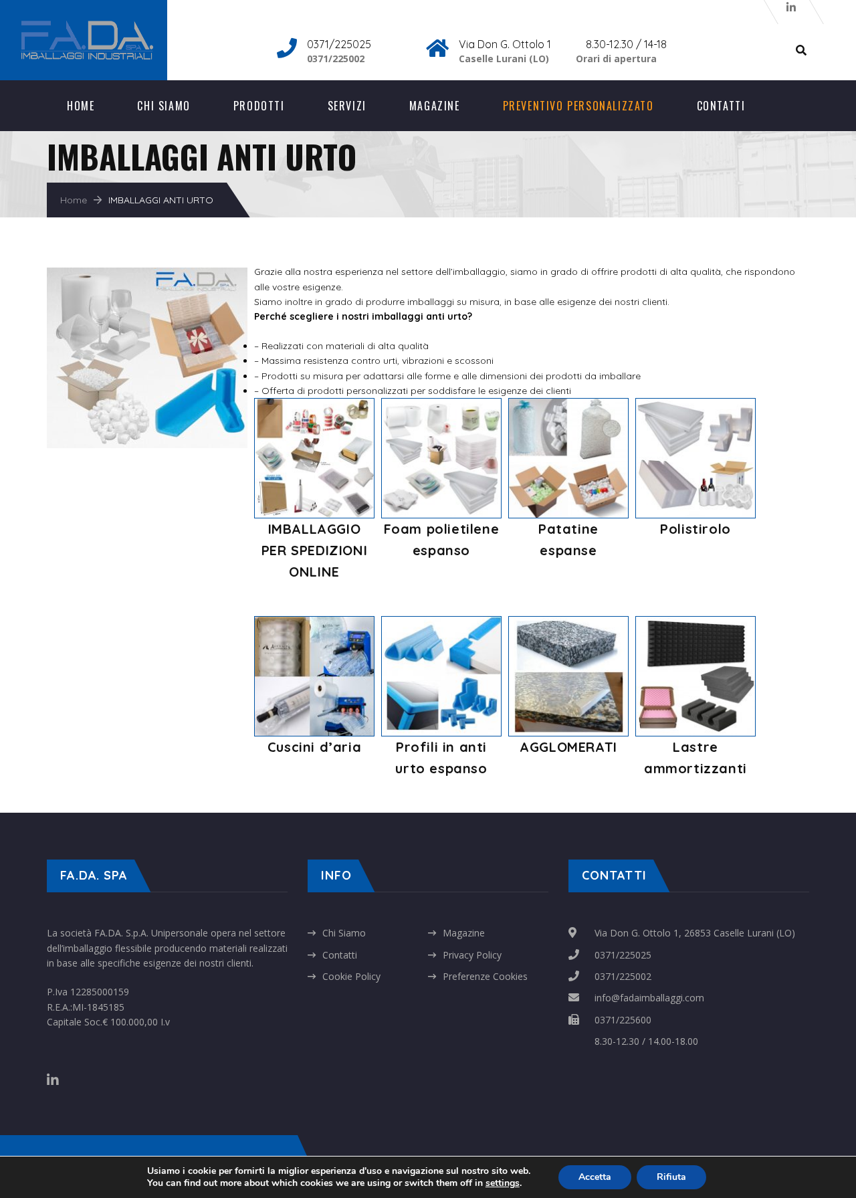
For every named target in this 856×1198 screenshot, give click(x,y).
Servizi (347, 106)
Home (80, 106)
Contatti (721, 106)
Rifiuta (671, 1177)
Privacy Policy (472, 955)
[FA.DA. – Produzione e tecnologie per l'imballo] (103, 27)
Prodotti (259, 106)
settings (503, 1183)
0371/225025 (623, 955)
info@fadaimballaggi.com (649, 997)
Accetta (594, 1177)
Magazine (434, 106)
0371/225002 (623, 976)
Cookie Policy (351, 976)
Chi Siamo (163, 106)
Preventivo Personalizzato (578, 106)
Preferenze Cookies (485, 976)
